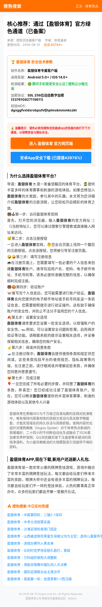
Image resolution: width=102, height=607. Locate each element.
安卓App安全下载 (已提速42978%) (51, 157)
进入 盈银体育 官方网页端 (51, 143)
